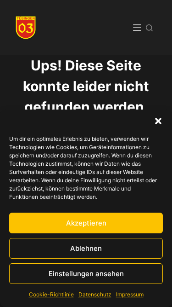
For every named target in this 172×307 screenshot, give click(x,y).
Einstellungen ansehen (86, 273)
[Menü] (137, 27)
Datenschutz (94, 294)
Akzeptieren (86, 223)
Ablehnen (86, 248)
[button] (158, 121)
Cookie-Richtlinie (51, 294)
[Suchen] (149, 27)
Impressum (130, 294)
